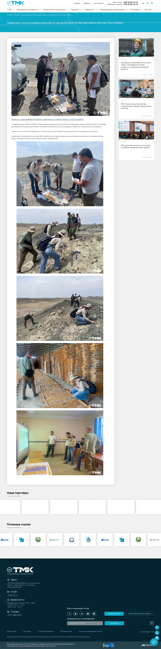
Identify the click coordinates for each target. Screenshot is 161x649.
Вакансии (87, 3)
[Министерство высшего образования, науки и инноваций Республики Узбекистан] (61, 539)
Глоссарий (27, 631)
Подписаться (114, 623)
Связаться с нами (114, 613)
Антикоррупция (66, 631)
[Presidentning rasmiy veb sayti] (28, 539)
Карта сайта (11, 631)
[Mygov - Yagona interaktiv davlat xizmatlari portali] (11, 539)
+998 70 (14, 615)
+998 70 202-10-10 (130, 2)
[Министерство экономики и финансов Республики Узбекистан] (44, 539)
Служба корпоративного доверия (139, 613)
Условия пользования (46, 631)
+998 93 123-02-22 (130, 4)
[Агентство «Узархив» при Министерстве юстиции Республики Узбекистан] (78, 539)
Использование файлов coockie (90, 631)
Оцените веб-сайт (147, 632)
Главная (9, 15)
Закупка (77, 3)
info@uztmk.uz (12, 595)
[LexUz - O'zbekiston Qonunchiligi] (94, 539)
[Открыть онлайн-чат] (154, 642)
